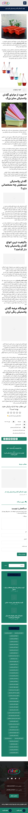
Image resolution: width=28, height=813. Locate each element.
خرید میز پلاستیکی (14, 658)
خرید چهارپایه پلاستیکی (14, 661)
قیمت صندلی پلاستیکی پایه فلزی (14, 718)
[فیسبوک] (19, 778)
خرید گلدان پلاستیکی (14, 667)
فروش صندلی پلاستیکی (14, 684)
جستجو (6, 565)
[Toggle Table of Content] (23, 90)
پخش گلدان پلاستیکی (14, 747)
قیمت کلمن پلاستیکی (14, 735)
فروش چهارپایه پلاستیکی (14, 701)
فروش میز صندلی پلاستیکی (14, 695)
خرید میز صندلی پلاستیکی (13, 656)
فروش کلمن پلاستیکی (14, 704)
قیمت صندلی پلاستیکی (14, 710)
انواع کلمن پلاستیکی (13, 636)
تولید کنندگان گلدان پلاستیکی (15, 427)
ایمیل (25, 539)
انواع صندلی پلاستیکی (19, 633)
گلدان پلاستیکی (20, 43)
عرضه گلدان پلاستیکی (14, 681)
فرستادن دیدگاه (21, 554)
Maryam (19, 421)
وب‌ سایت (24, 546)
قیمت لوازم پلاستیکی (14, 721)
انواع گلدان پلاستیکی (14, 638)
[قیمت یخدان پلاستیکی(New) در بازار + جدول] (14, 582)
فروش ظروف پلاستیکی (14, 687)
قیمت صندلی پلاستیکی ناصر (14, 715)
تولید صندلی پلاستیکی (14, 644)
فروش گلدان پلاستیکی (14, 707)
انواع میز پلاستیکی (8, 633)
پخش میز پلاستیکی (13, 744)
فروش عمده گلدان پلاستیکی (14, 693)
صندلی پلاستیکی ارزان (14, 670)
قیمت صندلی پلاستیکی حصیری (13, 712)
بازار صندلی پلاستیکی (13, 641)
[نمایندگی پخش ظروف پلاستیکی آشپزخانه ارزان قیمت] (14, 610)
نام (26, 532)
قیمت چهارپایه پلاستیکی (14, 732)
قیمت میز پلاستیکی (13, 727)
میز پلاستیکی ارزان (8, 738)
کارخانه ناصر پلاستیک (14, 749)
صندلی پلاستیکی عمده (14, 675)
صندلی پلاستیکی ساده (14, 673)
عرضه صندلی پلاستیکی (14, 678)
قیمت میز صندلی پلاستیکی (14, 724)
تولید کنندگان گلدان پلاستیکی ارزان (19, 430)
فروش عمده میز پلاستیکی (13, 690)
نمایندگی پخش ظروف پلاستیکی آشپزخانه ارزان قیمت (14, 617)
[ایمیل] (11, 778)
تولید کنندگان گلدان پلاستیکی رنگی (19, 433)
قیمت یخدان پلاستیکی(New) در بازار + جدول (14, 589)
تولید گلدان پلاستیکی (14, 647)
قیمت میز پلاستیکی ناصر (14, 730)
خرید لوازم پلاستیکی (13, 653)
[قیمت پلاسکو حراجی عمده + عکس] (14, 597)
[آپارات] (8, 778)
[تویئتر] (15, 778)
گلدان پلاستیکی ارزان (13, 752)
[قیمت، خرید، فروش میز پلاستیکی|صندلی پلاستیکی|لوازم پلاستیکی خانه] (5, 3)
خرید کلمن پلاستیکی (13, 664)
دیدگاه (25, 516)
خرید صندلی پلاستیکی (14, 650)
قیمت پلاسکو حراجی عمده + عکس (14, 603)
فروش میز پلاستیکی (13, 698)
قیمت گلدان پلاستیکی (21, 281)
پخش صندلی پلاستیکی (14, 741)
